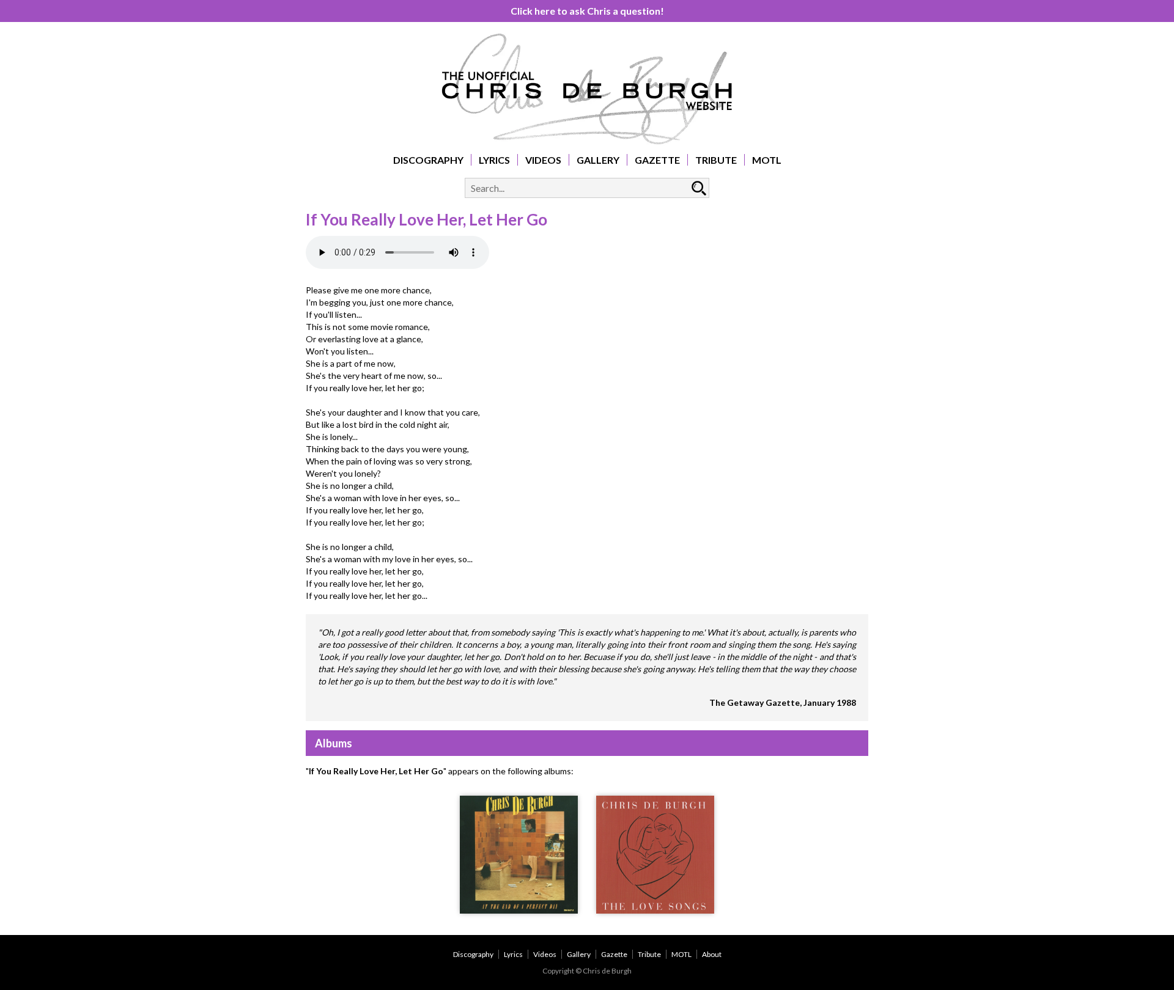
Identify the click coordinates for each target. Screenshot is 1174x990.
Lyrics (494, 160)
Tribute (716, 160)
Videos (543, 160)
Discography (428, 160)
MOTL (766, 160)
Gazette (657, 160)
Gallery (598, 160)
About (712, 954)
